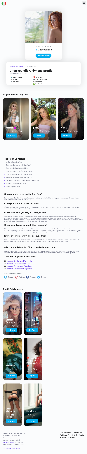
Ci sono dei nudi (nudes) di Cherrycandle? (19, 171)
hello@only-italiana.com (11, 448)
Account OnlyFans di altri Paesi (16, 183)
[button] (84, 3)
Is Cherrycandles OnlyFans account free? (19, 177)
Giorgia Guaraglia (10, 321)
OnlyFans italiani (8, 442)
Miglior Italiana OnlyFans (14, 162)
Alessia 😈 (11, 127)
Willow (64, 127)
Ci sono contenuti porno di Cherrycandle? (19, 174)
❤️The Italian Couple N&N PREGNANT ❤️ (32, 362)
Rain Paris (31, 411)
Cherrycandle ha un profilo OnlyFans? (18, 165)
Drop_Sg (30, 320)
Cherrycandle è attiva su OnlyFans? (17, 168)
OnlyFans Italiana (16, 66)
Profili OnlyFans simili (13, 186)
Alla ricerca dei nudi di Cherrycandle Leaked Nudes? (23, 180)
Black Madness (10, 410)
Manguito (10, 365)
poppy (36, 127)
